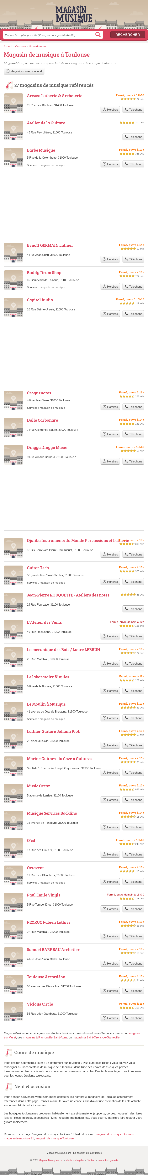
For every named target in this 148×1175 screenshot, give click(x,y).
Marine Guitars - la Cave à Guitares (59, 758)
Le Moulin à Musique (46, 704)
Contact (91, 1160)
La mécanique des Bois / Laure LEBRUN (63, 649)
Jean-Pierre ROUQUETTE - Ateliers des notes (68, 595)
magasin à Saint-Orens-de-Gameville (96, 1037)
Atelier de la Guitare (46, 123)
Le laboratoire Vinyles (48, 677)
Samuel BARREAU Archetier (53, 949)
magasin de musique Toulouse (54, 1138)
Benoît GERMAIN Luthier (50, 245)
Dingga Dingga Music (47, 447)
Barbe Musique (41, 150)
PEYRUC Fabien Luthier (49, 922)
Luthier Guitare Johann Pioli (54, 731)
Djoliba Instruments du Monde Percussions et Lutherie (78, 540)
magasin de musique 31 (19, 1138)
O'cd (31, 840)
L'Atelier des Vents (44, 622)
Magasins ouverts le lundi (26, 71)
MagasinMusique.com (74, 16)
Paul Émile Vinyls (43, 895)
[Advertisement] (74, 488)
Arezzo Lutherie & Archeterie (54, 95)
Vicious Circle (40, 1004)
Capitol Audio (40, 300)
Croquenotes (39, 393)
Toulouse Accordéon (46, 977)
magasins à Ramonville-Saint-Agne (45, 1037)
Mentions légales (75, 1160)
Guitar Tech (38, 568)
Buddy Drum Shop (44, 272)
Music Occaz (38, 786)
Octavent (35, 868)
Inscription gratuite (108, 1160)
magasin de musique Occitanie (115, 1134)
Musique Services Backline (52, 813)
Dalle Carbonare (42, 420)
